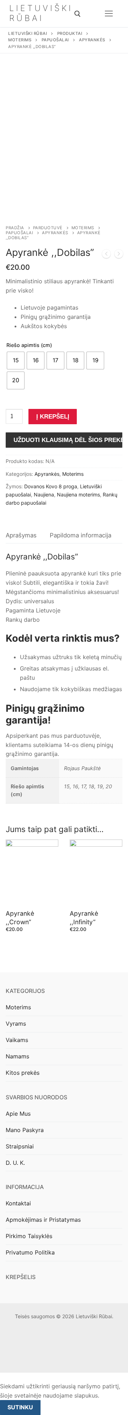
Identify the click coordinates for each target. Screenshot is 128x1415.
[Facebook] (58, 1358)
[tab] (21, 535)
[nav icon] (108, 13)
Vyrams (16, 1023)
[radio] (15, 360)
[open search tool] (77, 14)
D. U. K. (15, 1162)
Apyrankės (55, 232)
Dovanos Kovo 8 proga (50, 486)
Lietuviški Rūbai (41, 13)
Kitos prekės (22, 1072)
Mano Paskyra (25, 1129)
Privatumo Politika (30, 1252)
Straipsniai (20, 1146)
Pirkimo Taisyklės (29, 1236)
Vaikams (17, 1039)
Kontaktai (18, 1203)
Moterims (82, 227)
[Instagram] (69, 1358)
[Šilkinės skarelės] (106, 255)
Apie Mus (18, 1113)
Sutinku (20, 1407)
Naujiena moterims (78, 494)
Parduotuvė (48, 227)
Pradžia (15, 227)
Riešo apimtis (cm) (29, 345)
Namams (17, 1056)
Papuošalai (19, 232)
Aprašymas (21, 535)
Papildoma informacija (80, 535)
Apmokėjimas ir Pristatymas (43, 1219)
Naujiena (44, 494)
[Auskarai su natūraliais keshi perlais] (118, 255)
